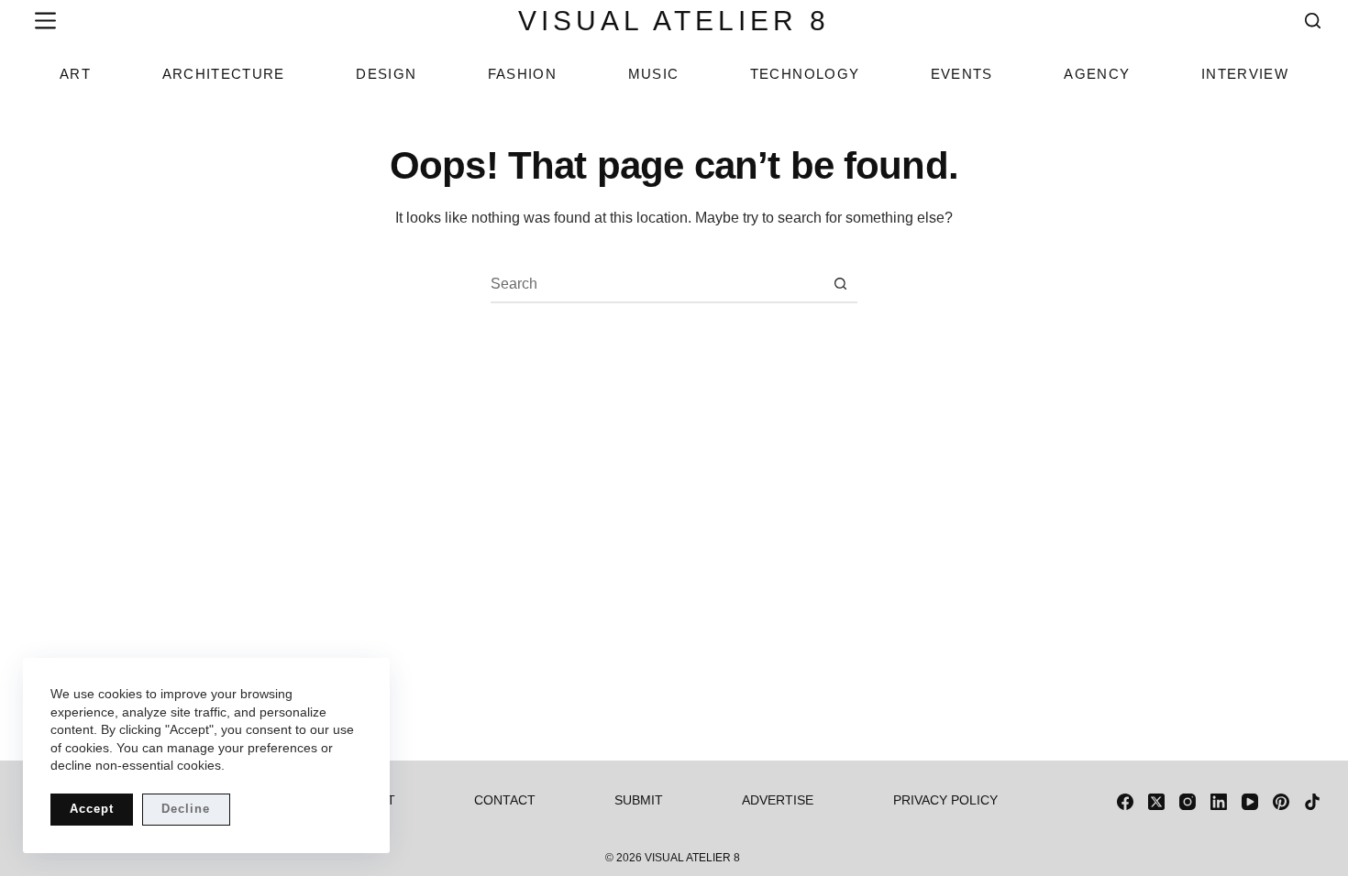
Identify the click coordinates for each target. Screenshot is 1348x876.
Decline (185, 809)
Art (75, 74)
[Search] (1312, 20)
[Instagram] (1187, 802)
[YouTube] (1250, 802)
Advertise (777, 800)
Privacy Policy (945, 800)
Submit (638, 800)
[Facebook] (1125, 802)
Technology (805, 74)
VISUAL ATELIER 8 (674, 20)
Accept (92, 809)
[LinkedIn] (1218, 802)
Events (962, 74)
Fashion (522, 74)
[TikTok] (1312, 802)
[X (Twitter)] (1156, 802)
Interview (1244, 74)
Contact (505, 800)
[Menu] (42, 20)
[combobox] (657, 284)
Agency (1097, 74)
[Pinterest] (1281, 802)
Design (386, 74)
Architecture (223, 74)
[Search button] (840, 284)
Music (654, 74)
